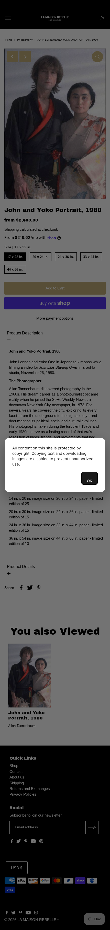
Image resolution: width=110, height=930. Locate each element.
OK (89, 481)
